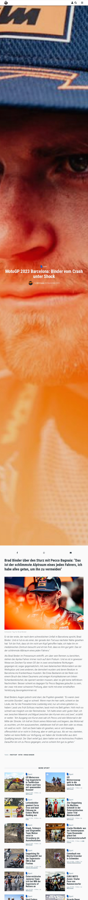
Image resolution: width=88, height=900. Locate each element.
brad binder (29, 755)
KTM (27, 819)
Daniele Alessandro (32, 868)
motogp (14, 755)
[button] (17, 552)
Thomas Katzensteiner (74, 863)
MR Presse (40, 283)
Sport (45, 266)
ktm (20, 755)
